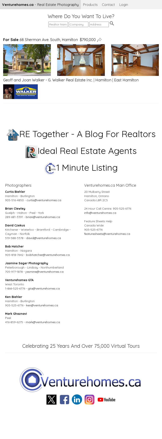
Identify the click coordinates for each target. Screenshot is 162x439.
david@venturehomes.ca (43, 238)
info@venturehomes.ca (100, 213)
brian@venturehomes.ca (43, 217)
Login (123, 4)
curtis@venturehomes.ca (44, 200)
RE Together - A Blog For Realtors (87, 133)
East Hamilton (126, 80)
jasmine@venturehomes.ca (44, 272)
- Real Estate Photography (40, 4)
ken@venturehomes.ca (42, 305)
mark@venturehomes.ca (43, 322)
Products (90, 4)
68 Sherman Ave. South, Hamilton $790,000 (49, 39)
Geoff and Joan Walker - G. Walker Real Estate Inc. (48, 80)
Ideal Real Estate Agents (87, 150)
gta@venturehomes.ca (44, 288)
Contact (108, 4)
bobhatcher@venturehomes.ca (48, 255)
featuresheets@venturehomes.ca (107, 234)
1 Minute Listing (87, 167)
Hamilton (103, 80)
